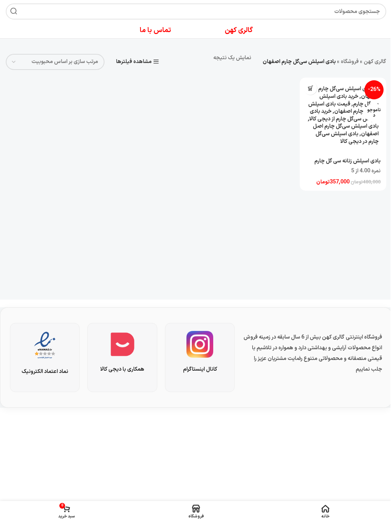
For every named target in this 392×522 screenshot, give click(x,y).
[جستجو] (14, 11)
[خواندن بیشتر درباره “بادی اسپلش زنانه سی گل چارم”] (310, 88)
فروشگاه (350, 62)
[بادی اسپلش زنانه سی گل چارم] (343, 115)
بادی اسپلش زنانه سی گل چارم (347, 161)
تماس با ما (155, 30)
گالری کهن (375, 62)
